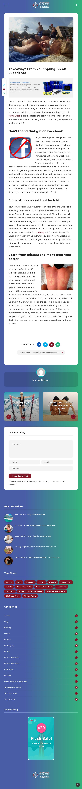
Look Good (61, 587)
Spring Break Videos (56, 591)
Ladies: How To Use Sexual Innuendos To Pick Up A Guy (37, 557)
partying (40, 232)
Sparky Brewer (41, 380)
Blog (19, 582)
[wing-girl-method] (41, 97)
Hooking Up (66, 582)
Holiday (52, 582)
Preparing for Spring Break (30, 591)
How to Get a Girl (24, 587)
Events (41, 582)
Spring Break (14, 116)
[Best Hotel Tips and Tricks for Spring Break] (8, 539)
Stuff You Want (12, 596)
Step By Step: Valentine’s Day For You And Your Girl (36, 547)
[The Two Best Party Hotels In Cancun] (8, 518)
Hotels (9, 587)
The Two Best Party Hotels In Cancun (30, 514)
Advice (9, 582)
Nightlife (10, 591)
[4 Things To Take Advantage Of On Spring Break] (8, 528)
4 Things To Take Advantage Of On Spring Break (35, 525)
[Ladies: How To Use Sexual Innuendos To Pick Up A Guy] (8, 560)
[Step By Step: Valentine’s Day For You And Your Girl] (8, 550)
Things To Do (30, 596)
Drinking (30, 582)
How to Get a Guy (44, 587)
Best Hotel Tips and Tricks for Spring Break (33, 536)
